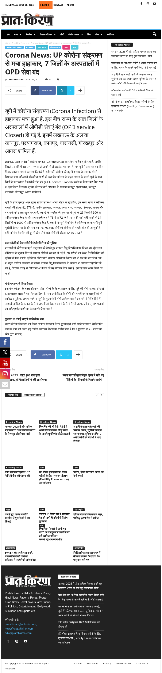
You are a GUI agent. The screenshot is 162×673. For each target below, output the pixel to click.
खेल (97, 34)
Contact (58, 4)
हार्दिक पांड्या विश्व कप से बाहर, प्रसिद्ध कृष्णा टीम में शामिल (88, 516)
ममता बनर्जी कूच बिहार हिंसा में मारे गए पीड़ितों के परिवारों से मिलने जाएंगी (83, 377)
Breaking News (19, 43)
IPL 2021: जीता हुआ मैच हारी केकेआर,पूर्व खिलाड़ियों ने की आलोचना (26, 377)
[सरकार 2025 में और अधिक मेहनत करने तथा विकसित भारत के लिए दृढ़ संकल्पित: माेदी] (20, 412)
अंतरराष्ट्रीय (79, 509)
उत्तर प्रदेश (42, 47)
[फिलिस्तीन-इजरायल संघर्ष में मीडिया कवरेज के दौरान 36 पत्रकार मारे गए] (88, 538)
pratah (30, 47)
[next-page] (102, 395)
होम (8, 34)
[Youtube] (154, 4)
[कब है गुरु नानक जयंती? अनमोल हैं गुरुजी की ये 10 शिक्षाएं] (20, 499)
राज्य (16, 34)
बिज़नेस (29, 34)
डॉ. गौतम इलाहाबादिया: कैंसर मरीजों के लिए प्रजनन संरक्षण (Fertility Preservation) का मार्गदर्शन (54, 477)
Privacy (107, 663)
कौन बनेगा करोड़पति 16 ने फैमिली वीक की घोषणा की (17, 474)
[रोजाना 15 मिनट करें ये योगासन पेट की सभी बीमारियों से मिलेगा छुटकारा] (54, 499)
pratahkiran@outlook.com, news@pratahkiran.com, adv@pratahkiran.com (21, 629)
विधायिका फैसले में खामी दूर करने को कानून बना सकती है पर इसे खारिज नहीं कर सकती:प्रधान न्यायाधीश (54, 534)
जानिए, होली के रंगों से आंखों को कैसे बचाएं (88, 474)
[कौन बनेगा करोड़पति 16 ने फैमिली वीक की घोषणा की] (20, 457)
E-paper (78, 663)
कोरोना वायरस (73, 34)
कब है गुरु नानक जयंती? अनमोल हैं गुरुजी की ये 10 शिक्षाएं (17, 517)
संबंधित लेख (13, 394)
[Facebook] (141, 4)
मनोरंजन (110, 34)
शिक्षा (89, 34)
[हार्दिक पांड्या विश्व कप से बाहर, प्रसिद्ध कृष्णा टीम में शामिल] (88, 499)
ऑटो (62, 34)
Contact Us (142, 663)
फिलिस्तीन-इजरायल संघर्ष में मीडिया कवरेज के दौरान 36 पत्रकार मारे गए (86, 556)
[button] (154, 34)
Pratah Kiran (16, 79)
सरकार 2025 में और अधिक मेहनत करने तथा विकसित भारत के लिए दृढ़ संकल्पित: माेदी (20, 430)
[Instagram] (147, 4)
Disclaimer (92, 663)
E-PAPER (44, 4)
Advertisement (124, 663)
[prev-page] (97, 395)
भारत (66, 47)
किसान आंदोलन (46, 34)
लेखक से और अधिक (32, 394)
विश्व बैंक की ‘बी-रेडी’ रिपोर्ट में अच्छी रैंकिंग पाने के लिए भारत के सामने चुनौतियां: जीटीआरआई (54, 430)
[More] (80, 90)
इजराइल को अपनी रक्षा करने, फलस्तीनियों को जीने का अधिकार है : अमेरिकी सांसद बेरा (20, 556)
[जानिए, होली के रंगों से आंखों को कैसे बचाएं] (88, 457)
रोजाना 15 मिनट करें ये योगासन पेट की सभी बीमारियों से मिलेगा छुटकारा (54, 517)
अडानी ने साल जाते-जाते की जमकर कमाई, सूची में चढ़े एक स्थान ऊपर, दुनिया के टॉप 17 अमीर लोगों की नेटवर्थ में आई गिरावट (87, 434)
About (70, 4)
